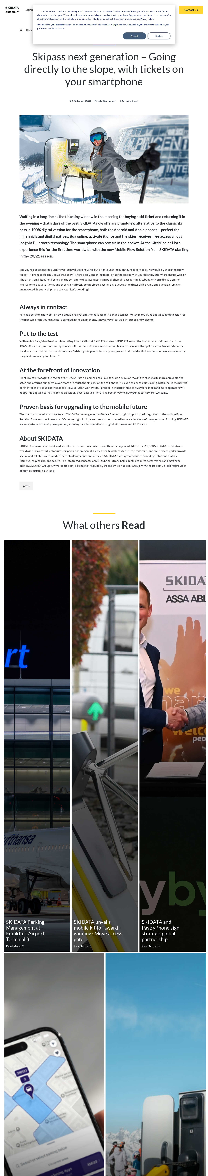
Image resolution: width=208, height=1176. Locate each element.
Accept (134, 36)
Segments (30, 9)
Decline (159, 36)
